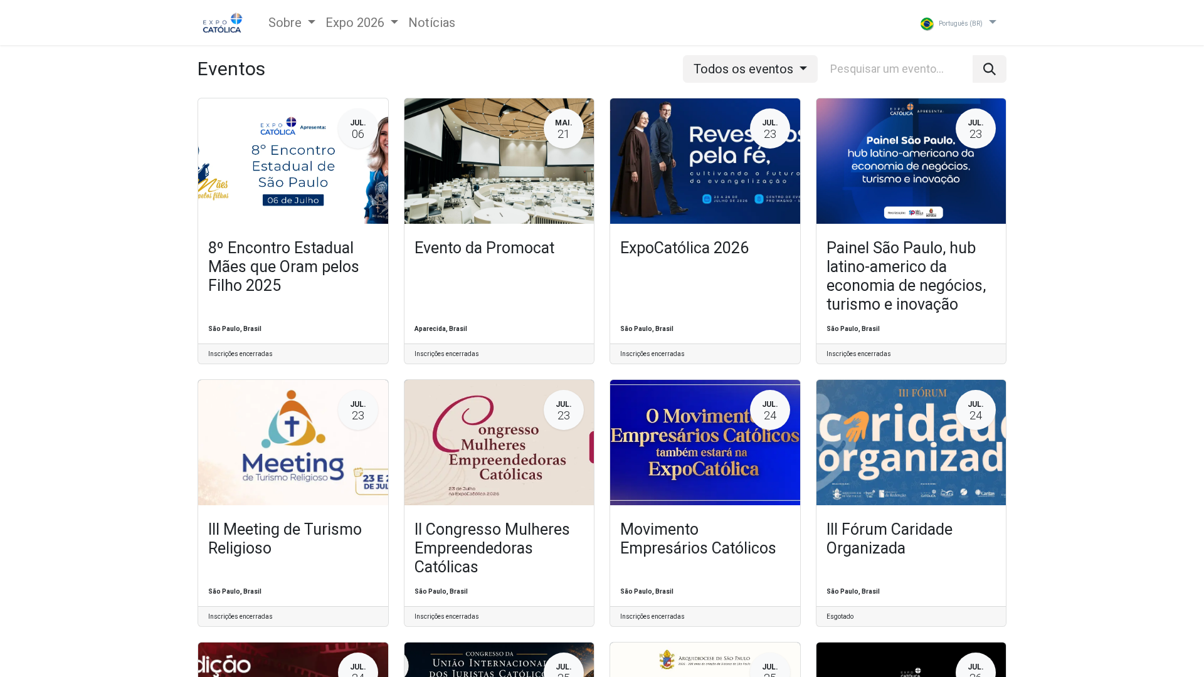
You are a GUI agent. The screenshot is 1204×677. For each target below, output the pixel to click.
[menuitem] (431, 22)
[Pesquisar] (989, 69)
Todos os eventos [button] (745, 68)
